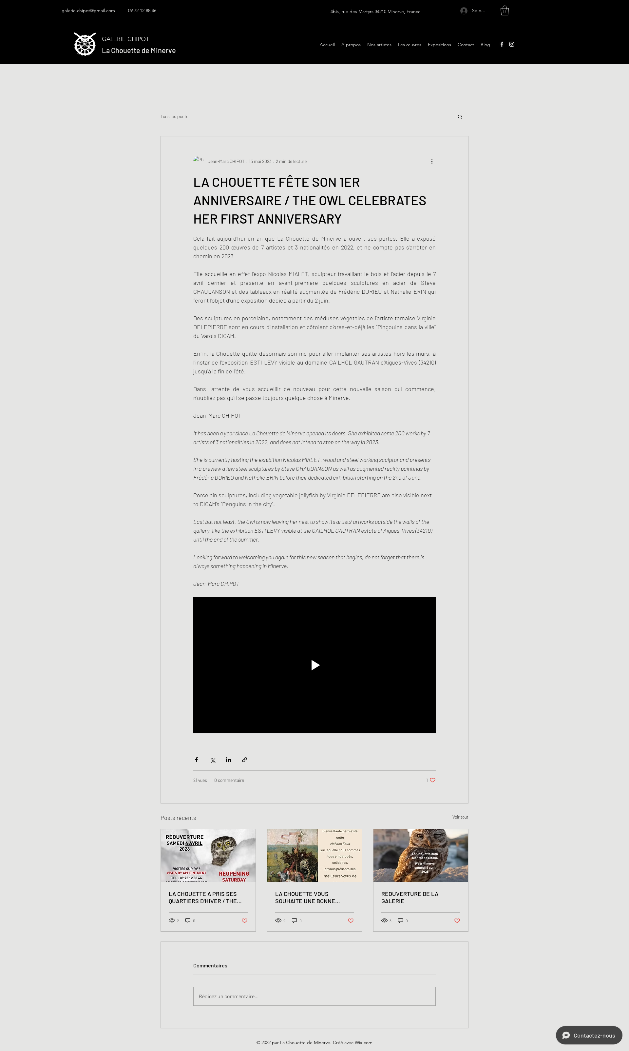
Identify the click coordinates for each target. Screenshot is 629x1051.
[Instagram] (511, 44)
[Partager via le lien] (244, 760)
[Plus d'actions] (432, 161)
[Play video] (314, 665)
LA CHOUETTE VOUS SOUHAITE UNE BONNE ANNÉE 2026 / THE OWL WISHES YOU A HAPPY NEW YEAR (311, 897)
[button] (505, 10)
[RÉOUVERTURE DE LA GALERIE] (420, 855)
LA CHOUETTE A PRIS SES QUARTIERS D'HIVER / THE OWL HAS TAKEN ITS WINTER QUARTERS (206, 897)
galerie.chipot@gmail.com (88, 10)
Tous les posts (174, 116)
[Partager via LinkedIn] (228, 760)
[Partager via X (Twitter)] (212, 760)
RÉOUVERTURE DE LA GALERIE (409, 897)
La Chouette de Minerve (139, 50)
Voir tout (460, 817)
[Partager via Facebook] (196, 760)
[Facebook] (502, 44)
